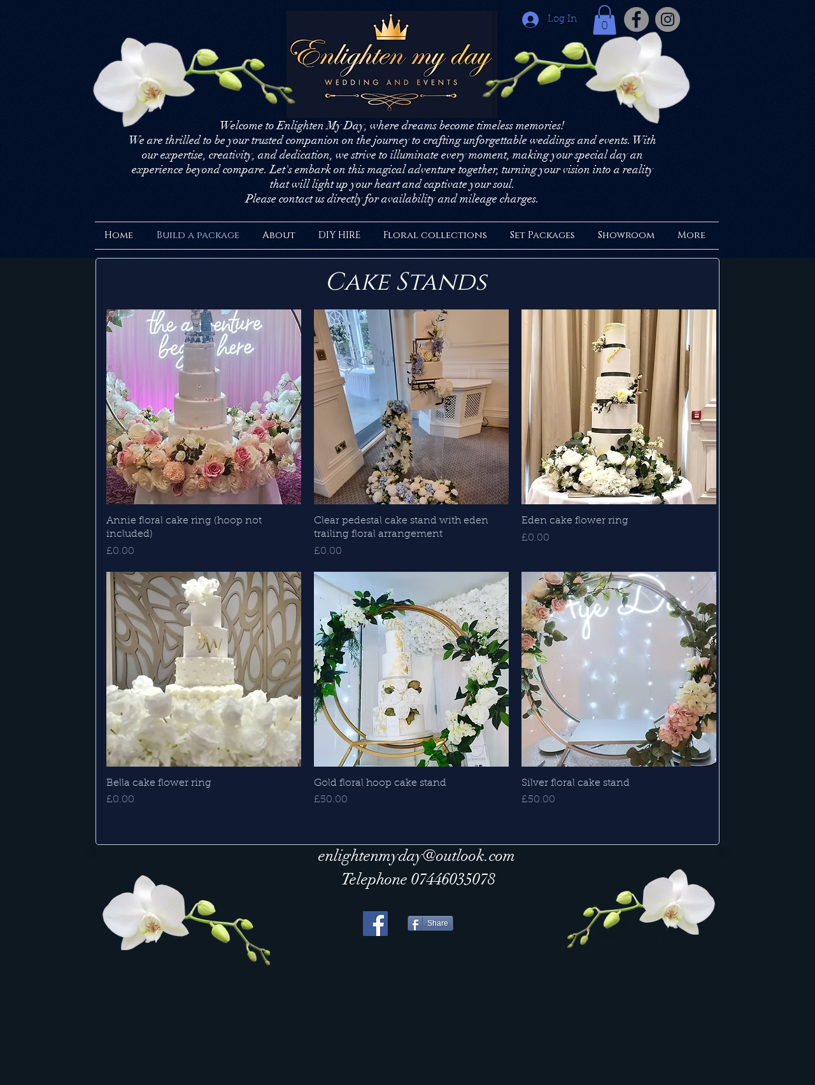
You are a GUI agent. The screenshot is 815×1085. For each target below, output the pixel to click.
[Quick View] (203, 406)
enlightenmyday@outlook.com (416, 855)
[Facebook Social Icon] (375, 923)
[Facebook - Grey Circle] (636, 19)
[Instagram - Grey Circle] (667, 19)
